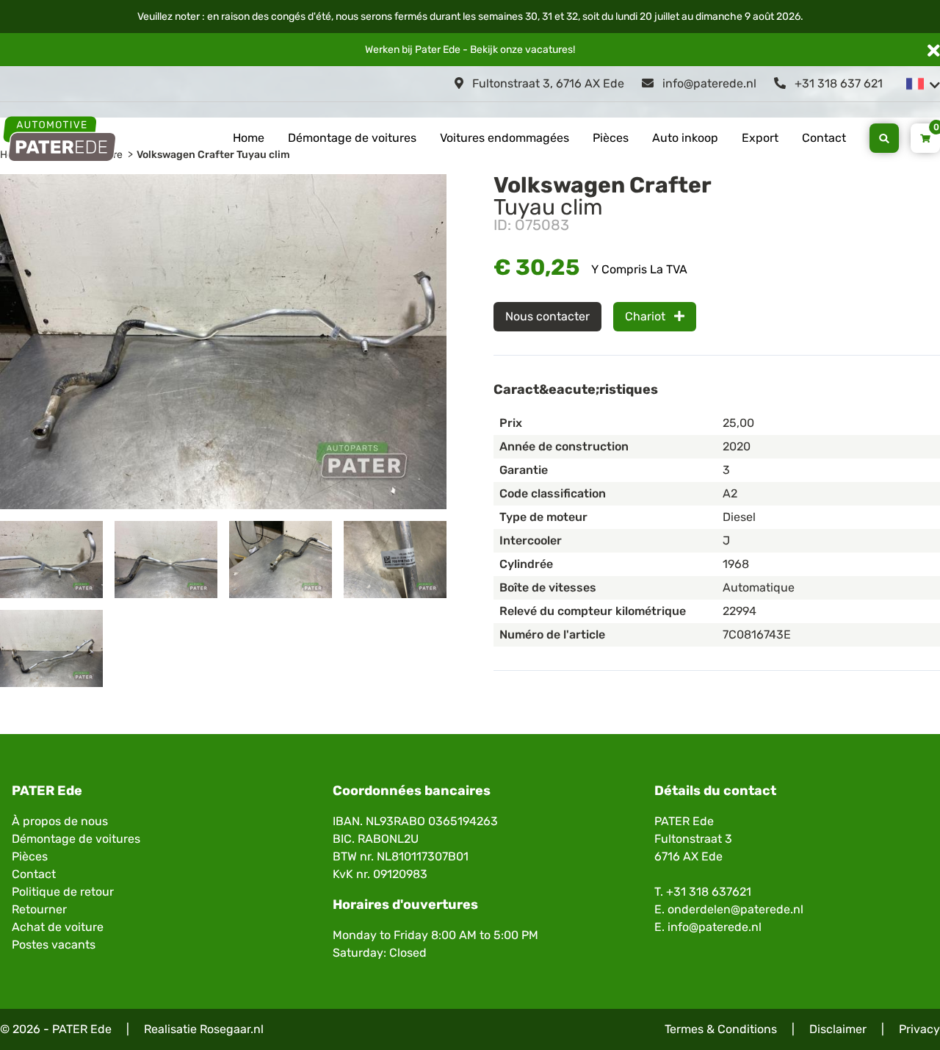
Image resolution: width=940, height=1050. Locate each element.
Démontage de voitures (352, 138)
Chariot (646, 316)
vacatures (549, 49)
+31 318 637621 (708, 892)
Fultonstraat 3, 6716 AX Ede (546, 83)
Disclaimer (838, 1029)
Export (760, 138)
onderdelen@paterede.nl (735, 909)
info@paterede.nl (707, 83)
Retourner (39, 909)
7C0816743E (757, 634)
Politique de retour (63, 892)
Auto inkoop (685, 138)
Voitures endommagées (504, 138)
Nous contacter (547, 316)
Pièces (611, 138)
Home (248, 138)
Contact (824, 138)
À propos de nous (60, 821)
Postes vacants (53, 945)
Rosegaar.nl (232, 1029)
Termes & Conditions (721, 1029)
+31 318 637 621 (837, 83)
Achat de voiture (58, 927)
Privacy (919, 1029)
